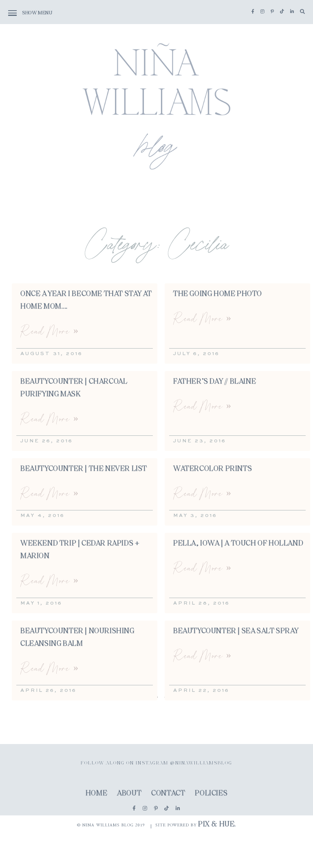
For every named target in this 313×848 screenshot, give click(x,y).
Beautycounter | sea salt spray (236, 631)
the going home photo (217, 294)
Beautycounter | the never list (83, 469)
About (129, 793)
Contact (168, 793)
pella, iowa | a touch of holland (238, 544)
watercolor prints (212, 469)
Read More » (49, 331)
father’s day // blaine (214, 382)
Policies (211, 793)
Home (96, 793)
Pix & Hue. (217, 824)
